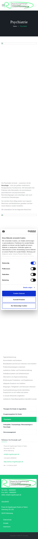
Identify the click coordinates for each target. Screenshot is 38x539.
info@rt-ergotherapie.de (11, 454)
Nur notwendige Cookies (19, 306)
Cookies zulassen (19, 293)
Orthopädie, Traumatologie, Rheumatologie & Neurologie (17, 426)
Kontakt (5, 523)
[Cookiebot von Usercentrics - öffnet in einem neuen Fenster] (28, 231)
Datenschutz (7, 520)
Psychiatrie (7, 419)
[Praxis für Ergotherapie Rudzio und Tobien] (19, 5)
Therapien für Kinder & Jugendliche (14, 409)
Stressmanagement (9, 432)
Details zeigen (27, 287)
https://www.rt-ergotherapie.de (13, 461)
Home (14, 26)
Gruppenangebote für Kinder (12, 414)
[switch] (33, 268)
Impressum (6, 526)
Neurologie (5, 185)
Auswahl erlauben (19, 299)
